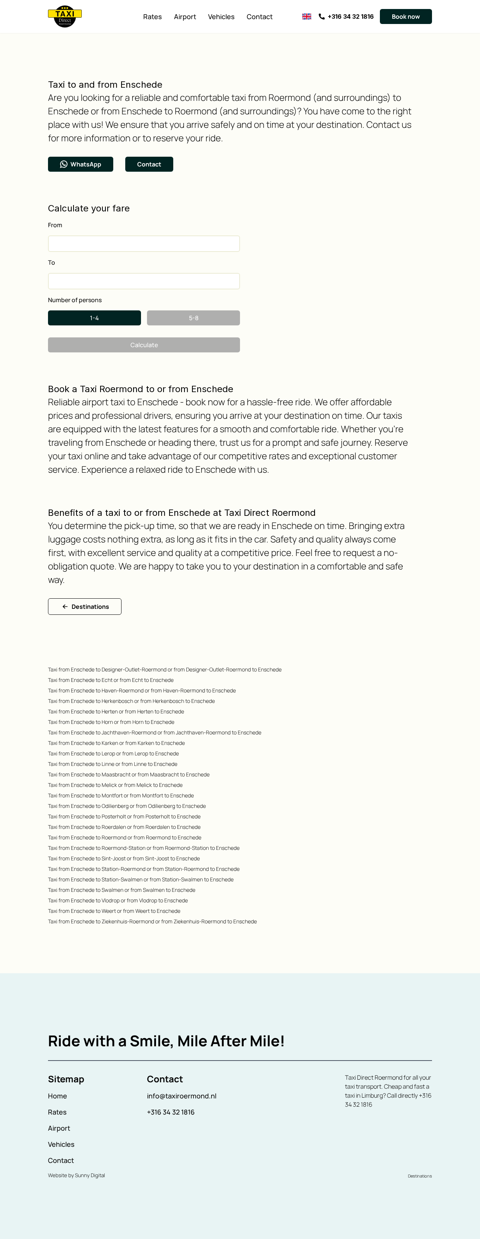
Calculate (144, 345)
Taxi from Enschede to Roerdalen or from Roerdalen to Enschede (124, 826)
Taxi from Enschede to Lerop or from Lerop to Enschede (113, 753)
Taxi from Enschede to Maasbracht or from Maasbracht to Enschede (129, 774)
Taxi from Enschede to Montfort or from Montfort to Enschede (121, 795)
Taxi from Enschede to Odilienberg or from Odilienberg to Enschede (127, 805)
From (55, 225)
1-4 (94, 318)
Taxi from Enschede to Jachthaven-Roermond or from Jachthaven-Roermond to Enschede (154, 732)
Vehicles (221, 16)
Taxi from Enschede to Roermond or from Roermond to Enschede (124, 837)
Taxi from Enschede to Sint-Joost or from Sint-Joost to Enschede (124, 858)
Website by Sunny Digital (76, 1175)
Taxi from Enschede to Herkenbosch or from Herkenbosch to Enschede (131, 700)
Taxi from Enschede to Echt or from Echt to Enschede (111, 679)
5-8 (193, 318)
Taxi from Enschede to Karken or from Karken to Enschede (116, 742)
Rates (152, 16)
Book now (406, 16)
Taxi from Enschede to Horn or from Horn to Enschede (111, 721)
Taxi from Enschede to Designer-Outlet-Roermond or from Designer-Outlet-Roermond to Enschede (165, 669)
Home (57, 1095)
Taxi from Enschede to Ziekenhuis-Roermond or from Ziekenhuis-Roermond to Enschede (152, 921)
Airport (185, 16)
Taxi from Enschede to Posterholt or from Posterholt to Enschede (124, 816)
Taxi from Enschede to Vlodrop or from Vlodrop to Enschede (118, 900)
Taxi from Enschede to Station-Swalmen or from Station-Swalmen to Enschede (141, 879)
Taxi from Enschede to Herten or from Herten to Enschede (116, 711)
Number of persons (75, 300)
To (51, 262)
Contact (260, 16)
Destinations (90, 606)
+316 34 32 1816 (171, 1111)
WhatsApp (85, 164)
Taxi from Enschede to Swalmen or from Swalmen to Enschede (121, 889)
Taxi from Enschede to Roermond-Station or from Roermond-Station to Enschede (144, 847)
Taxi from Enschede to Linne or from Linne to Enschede (112, 763)
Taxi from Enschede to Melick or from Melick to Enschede (115, 784)
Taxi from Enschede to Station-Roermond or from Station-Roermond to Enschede (144, 868)
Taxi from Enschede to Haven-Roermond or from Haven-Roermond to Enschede (142, 690)
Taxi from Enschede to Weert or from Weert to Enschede (114, 910)
